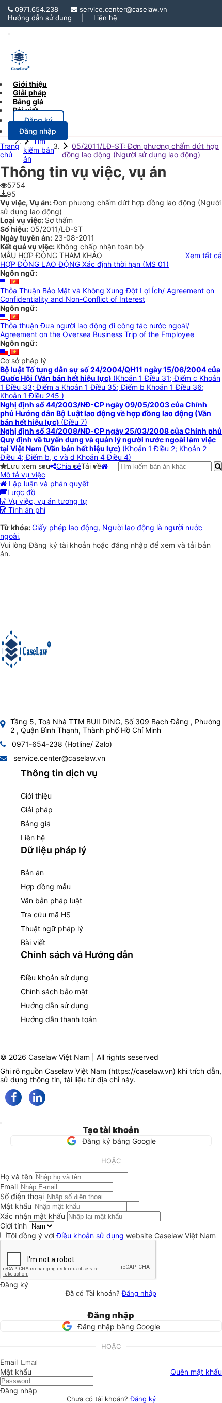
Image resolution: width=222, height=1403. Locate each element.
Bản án (32, 872)
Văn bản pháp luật (51, 900)
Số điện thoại (22, 1196)
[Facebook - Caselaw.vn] (13, 1097)
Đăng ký (143, 1399)
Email (9, 1186)
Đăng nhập (139, 1293)
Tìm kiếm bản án (38, 150)
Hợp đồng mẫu (46, 886)
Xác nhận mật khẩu (32, 1215)
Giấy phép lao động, (67, 527)
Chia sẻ (68, 465)
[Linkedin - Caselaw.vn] (37, 1097)
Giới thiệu (36, 795)
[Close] (1, 1123)
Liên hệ (105, 17)
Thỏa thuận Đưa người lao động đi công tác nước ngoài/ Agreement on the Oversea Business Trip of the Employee (97, 330)
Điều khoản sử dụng (54, 977)
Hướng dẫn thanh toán (59, 1019)
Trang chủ (10, 150)
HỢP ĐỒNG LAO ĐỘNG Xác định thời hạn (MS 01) (84, 264)
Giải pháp (37, 809)
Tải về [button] (91, 465)
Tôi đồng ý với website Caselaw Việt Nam (111, 1235)
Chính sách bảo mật (54, 991)
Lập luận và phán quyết (48, 483)
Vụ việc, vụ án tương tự (46, 501)
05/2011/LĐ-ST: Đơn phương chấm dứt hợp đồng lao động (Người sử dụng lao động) (140, 150)
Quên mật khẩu (196, 1371)
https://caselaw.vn (142, 1070)
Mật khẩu (15, 1206)
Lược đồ (21, 492)
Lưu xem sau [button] (28, 465)
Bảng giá (36, 823)
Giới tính (13, 1225)
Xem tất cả (203, 255)
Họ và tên (16, 1176)
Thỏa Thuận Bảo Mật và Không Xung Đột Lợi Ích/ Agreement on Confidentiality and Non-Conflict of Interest (107, 295)
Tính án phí (25, 509)
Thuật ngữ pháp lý (52, 928)
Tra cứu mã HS (46, 914)
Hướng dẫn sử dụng (40, 17)
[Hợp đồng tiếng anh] (5, 281)
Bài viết (25, 110)
